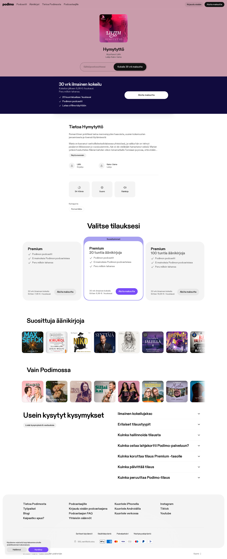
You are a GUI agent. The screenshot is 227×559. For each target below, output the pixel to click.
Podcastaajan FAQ (80, 513)
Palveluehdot (122, 533)
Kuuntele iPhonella (127, 504)
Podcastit (21, 4)
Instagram (166, 504)
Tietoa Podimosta (51, 4)
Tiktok (164, 509)
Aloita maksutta (214, 4)
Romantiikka (76, 209)
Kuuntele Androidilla (128, 509)
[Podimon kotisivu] (8, 4)
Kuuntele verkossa (126, 513)
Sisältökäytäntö (105, 533)
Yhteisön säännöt (80, 518)
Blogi (26, 513)
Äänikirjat (34, 4)
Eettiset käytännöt (84, 533)
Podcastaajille (71, 4)
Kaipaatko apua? (33, 518)
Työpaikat (29, 509)
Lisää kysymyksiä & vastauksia (39, 425)
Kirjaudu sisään (194, 4)
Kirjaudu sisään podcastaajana (88, 509)
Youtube (165, 513)
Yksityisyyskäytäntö (142, 533)
